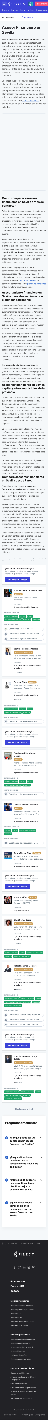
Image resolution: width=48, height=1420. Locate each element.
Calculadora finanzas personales (23, 1388)
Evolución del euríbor (18, 1355)
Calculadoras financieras (22, 1368)
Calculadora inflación (18, 1384)
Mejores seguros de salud (20, 1359)
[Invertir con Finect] (14, 3)
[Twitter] (19, 1267)
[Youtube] (33, 1267)
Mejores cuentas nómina (20, 1343)
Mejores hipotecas (17, 1351)
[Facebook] (14, 1267)
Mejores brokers (17, 1317)
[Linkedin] (24, 1267)
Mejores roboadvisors (19, 1325)
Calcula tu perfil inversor (20, 1373)
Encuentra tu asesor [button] (17, 579)
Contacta (14, 1291)
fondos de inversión (28, 280)
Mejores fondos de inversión (21, 1305)
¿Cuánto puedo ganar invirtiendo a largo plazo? (23, 1378)
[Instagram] (28, 1267)
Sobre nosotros (17, 1281)
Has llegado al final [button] (24, 1109)
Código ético (40, 1415)
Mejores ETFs (15, 1313)
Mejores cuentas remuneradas (22, 1339)
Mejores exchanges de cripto (22, 1321)
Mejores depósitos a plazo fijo (22, 1347)
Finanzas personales (20, 1334)
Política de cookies (10, 1415)
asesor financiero (30, 100)
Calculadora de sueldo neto (21, 1398)
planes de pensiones (36, 284)
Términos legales (26, 1415)
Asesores (10, 17)
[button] (4, 4)
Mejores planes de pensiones (22, 1309)
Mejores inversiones (19, 1301)
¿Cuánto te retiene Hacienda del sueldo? (23, 1392)
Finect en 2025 (17, 1286)
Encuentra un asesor (30, 1243)
